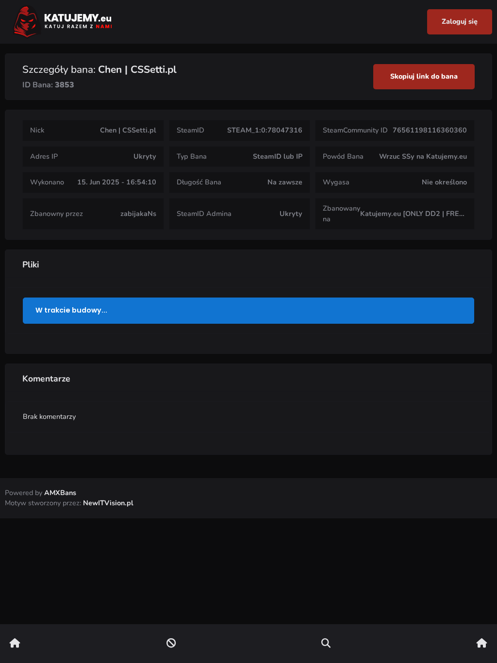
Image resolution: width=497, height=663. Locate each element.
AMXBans (60, 492)
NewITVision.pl (108, 503)
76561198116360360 (430, 130)
